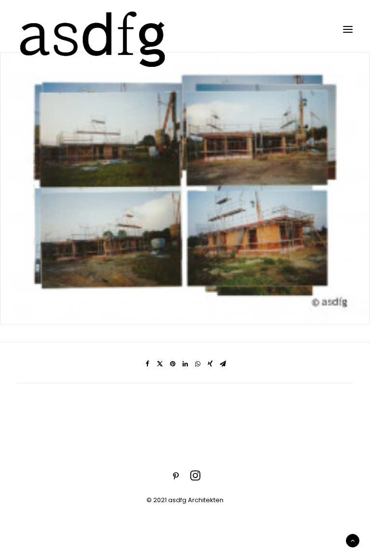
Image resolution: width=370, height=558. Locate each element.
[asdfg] (94, 29)
